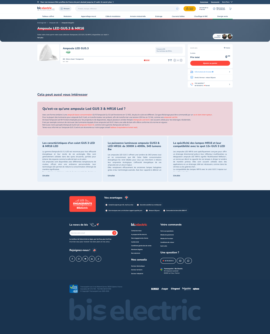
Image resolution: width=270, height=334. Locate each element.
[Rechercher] (177, 9)
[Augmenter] (181, 60)
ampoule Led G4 (170, 117)
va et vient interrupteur (202, 115)
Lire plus (45, 175)
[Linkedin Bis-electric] (92, 259)
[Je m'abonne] (114, 233)
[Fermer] (38, 2)
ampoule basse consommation (79, 115)
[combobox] (127, 8)
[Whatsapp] (188, 261)
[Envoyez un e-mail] (180, 261)
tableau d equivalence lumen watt (123, 127)
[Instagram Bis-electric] (79, 259)
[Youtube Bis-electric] (85, 259)
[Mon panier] (230, 8)
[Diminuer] (174, 60)
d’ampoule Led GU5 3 (141, 120)
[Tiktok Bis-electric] (98, 259)
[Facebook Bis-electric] (72, 259)
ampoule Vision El (87, 125)
